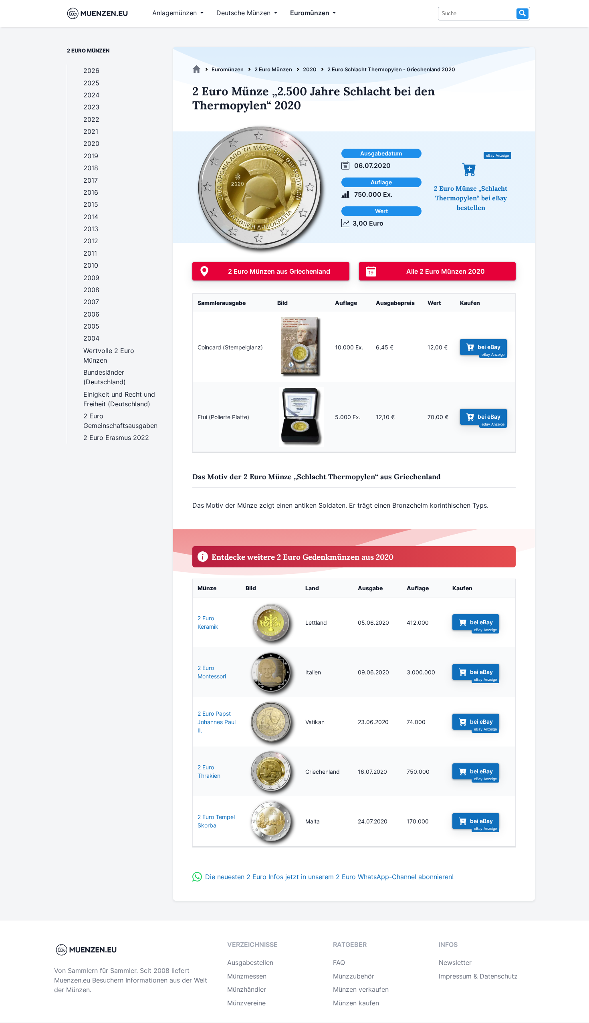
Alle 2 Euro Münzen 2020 (445, 271)
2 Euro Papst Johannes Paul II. (217, 722)
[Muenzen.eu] (196, 69)
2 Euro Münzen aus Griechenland (279, 271)
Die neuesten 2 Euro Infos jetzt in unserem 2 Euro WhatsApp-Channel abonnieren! (329, 877)
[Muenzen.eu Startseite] (99, 13)
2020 (310, 69)
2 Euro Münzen (273, 69)
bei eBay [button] (489, 347)
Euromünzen (228, 69)
